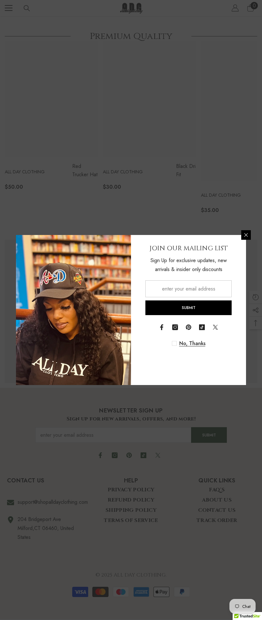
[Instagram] (175, 327)
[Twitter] (215, 327)
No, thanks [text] (192, 343)
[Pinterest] (188, 327)
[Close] (246, 235)
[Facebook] (161, 327)
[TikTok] (202, 327)
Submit (189, 308)
